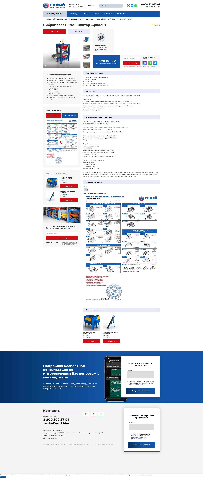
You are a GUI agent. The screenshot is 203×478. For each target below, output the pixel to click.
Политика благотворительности (79, 444)
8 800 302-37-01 (150, 4)
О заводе (74, 14)
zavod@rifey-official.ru (56, 423)
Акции (96, 14)
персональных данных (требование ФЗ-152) (141, 383)
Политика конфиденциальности (54, 444)
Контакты (121, 14)
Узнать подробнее (146, 475)
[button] (58, 66)
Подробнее (68, 186)
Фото (56, 31)
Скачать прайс (71, 115)
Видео (80, 31)
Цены (86, 14)
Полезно (108, 14)
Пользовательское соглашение (103, 444)
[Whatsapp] (135, 5)
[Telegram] (132, 5)
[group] (61, 52)
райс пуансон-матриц (98, 193)
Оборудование (55, 14)
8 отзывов (157, 25)
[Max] (128, 5)
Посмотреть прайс (53, 115)
